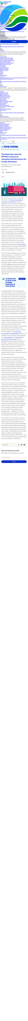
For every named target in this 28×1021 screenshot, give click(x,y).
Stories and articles (5, 126)
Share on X (22, 278)
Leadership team (4, 67)
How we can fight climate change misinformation (12, 112)
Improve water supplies (6, 20)
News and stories (4, 116)
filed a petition (22, 244)
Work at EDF (3, 104)
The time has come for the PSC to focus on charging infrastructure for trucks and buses (10, 282)
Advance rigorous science (6, 58)
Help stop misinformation (6, 101)
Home (3, 143)
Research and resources (6, 127)
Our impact (2, 35)
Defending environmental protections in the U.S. (12, 31)
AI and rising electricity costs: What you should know (13, 135)
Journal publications (5, 129)
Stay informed (3, 132)
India (1, 74)
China (1, 71)
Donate (14, 41)
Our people (3, 65)
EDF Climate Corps (4, 105)
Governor (4, 341)
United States (3, 75)
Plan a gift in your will (5, 96)
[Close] (27, 1)
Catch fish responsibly (5, 19)
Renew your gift (4, 94)
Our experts (3, 66)
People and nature (4, 16)
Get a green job (4, 102)
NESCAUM (4, 166)
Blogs (1, 131)
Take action (3, 99)
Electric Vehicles (17, 164)
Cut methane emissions (6, 13)
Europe (2, 72)
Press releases (3, 130)
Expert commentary (5, 124)
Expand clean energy (5, 11)
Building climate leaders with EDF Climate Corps (12, 46)
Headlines (2, 122)
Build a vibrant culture (5, 64)
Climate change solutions (6, 6)
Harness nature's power (6, 21)
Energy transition (4, 10)
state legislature (8, 337)
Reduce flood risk (4, 22)
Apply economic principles (6, 59)
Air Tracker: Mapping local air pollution (9, 44)
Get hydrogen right (5, 14)
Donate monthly (4, 92)
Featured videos (4, 125)
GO (13, 39)
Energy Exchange (11, 146)
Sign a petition (3, 100)
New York (9, 166)
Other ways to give (4, 97)
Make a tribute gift (4, 95)
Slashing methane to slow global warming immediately (13, 29)
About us (2, 50)
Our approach (3, 56)
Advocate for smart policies (7, 63)
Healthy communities (5, 24)
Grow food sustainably (5, 17)
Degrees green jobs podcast (7, 106)
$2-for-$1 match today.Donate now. (5, 109)
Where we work (4, 70)
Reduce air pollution (5, 26)
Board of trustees (4, 69)
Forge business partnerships (7, 60)
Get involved (3, 86)
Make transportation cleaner (7, 15)
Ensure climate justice (5, 61)
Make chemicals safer (5, 25)
